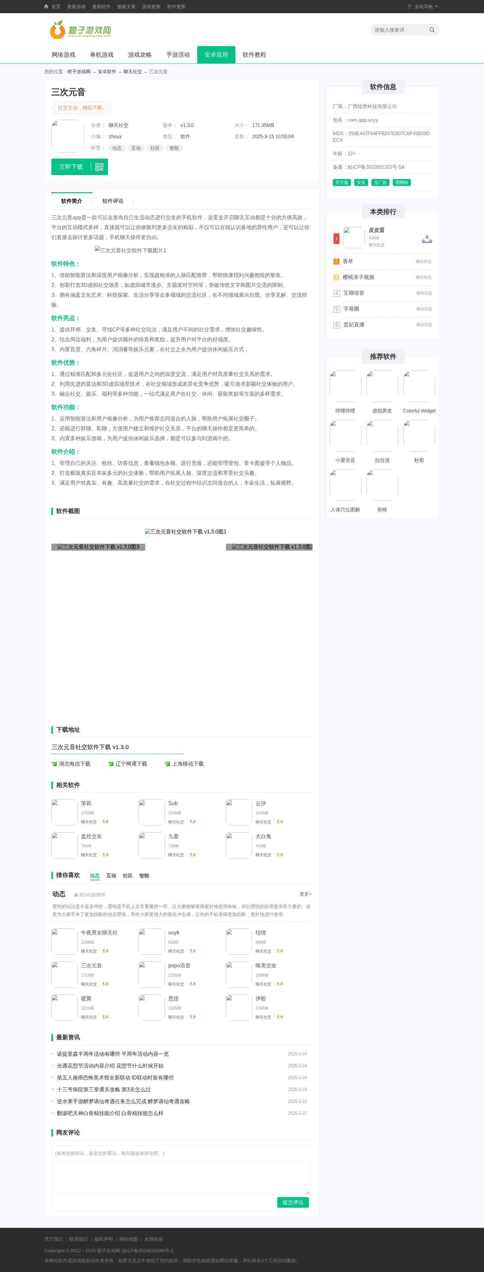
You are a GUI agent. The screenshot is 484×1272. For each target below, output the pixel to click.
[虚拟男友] (382, 386)
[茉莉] (64, 812)
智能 (174, 148)
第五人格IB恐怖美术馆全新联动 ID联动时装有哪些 (115, 1077)
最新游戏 (76, 6)
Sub (173, 803)
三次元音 (91, 965)
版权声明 (103, 1239)
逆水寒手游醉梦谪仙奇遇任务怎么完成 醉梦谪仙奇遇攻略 (123, 1101)
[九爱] (152, 845)
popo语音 (179, 965)
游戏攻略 (140, 54)
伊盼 (260, 998)
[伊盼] (239, 1007)
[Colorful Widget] (419, 386)
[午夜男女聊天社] (64, 941)
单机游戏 (102, 54)
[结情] (239, 941)
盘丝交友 (91, 836)
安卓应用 (216, 54)
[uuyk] (152, 941)
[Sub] (152, 812)
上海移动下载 (188, 764)
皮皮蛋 (377, 230)
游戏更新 (151, 6)
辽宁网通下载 (131, 764)
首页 (56, 6)
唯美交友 (266, 965)
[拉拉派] (382, 435)
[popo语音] (152, 974)
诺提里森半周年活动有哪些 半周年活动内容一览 (113, 1054)
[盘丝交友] (64, 845)
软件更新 (176, 6)
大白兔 (263, 836)
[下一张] (273, 619)
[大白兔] (239, 845)
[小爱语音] (345, 435)
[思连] (152, 1007)
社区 (155, 148)
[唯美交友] (239, 974)
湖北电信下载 (75, 764)
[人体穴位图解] (345, 485)
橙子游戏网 (79, 71)
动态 (116, 148)
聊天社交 (132, 71)
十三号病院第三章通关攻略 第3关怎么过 (104, 1089)
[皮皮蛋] (354, 238)
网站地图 (129, 1239)
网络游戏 (63, 54)
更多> (305, 893)
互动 (136, 148)
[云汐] (239, 812)
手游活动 (178, 54)
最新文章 (126, 6)
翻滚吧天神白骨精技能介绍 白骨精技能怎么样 (110, 1113)
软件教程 (254, 54)
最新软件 (101, 6)
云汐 (260, 803)
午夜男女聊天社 (99, 932)
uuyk (173, 932)
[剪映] (382, 485)
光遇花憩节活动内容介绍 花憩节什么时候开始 (110, 1066)
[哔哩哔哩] (345, 386)
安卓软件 (107, 71)
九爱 (173, 836)
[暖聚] (64, 1007)
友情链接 (154, 1239)
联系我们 (78, 1239)
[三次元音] (64, 974)
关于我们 (53, 1239)
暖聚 (86, 998)
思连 (173, 998)
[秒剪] (419, 435)
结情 (260, 932)
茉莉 (86, 803)
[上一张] (90, 619)
